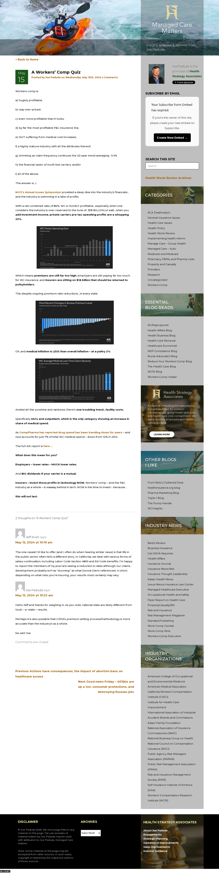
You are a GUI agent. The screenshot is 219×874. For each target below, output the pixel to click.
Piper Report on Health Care (166, 600)
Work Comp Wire (159, 631)
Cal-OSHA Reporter (160, 553)
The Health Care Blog (162, 366)
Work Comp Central (161, 625)
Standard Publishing (161, 620)
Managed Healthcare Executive (168, 589)
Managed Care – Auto (162, 248)
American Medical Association (167, 686)
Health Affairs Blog (160, 330)
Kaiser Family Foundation (164, 723)
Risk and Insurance (160, 610)
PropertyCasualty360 (161, 605)
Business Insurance (160, 548)
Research (154, 274)
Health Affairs (156, 558)
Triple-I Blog (156, 498)
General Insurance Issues (164, 217)
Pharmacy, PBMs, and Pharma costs (171, 259)
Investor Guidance (155, 851)
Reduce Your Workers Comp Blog (170, 361)
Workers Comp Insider (162, 377)
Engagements (152, 834)
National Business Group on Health (170, 738)
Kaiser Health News (160, 579)
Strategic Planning (155, 838)
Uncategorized (157, 279)
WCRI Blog (155, 371)
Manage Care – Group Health (167, 243)
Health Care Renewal (162, 340)
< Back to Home (26, 59)
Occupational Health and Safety (168, 594)
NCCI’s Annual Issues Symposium (38, 192)
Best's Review (156, 543)
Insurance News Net (161, 568)
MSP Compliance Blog (162, 351)
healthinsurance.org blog (164, 487)
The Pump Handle (160, 503)
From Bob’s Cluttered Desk (165, 482)
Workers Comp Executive (164, 636)
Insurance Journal (159, 563)
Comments (111, 77)
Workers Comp (158, 285)
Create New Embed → (172, 138)
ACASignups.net (158, 325)
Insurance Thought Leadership (168, 574)
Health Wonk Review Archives (168, 178)
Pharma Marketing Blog (163, 492)
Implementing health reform (166, 238)
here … (48, 446)
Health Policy (156, 228)
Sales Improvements (156, 846)
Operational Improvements (161, 842)
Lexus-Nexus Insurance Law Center (171, 584)
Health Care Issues (160, 222)
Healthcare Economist (162, 345)
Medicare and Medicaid (163, 254)
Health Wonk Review (161, 233)
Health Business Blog (161, 335)
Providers (154, 269)
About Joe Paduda (155, 830)
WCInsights (155, 508)
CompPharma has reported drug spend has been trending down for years (70, 432)
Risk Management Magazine (166, 615)
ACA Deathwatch (159, 212)
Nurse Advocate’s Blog (162, 356)
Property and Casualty (162, 264)
